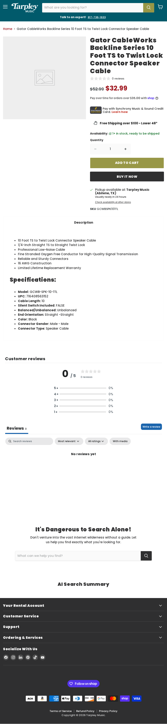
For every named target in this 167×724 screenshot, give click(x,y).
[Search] (148, 7)
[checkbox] (120, 441)
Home (7, 29)
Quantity (96, 140)
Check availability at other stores (113, 202)
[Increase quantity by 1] (125, 149)
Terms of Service (60, 711)
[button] (83, 388)
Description (83, 222)
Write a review (151, 426)
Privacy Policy (108, 711)
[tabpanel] (83, 467)
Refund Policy (85, 711)
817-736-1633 (97, 17)
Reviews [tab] (17, 428)
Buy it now (127, 176)
